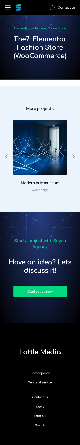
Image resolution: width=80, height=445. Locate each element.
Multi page (38, 28)
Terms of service (40, 382)
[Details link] (40, 147)
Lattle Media (40, 352)
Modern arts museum (40, 182)
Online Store (57, 28)
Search (40, 425)
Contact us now (40, 291)
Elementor (21, 28)
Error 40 (40, 416)
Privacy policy (40, 373)
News (40, 406)
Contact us (40, 397)
